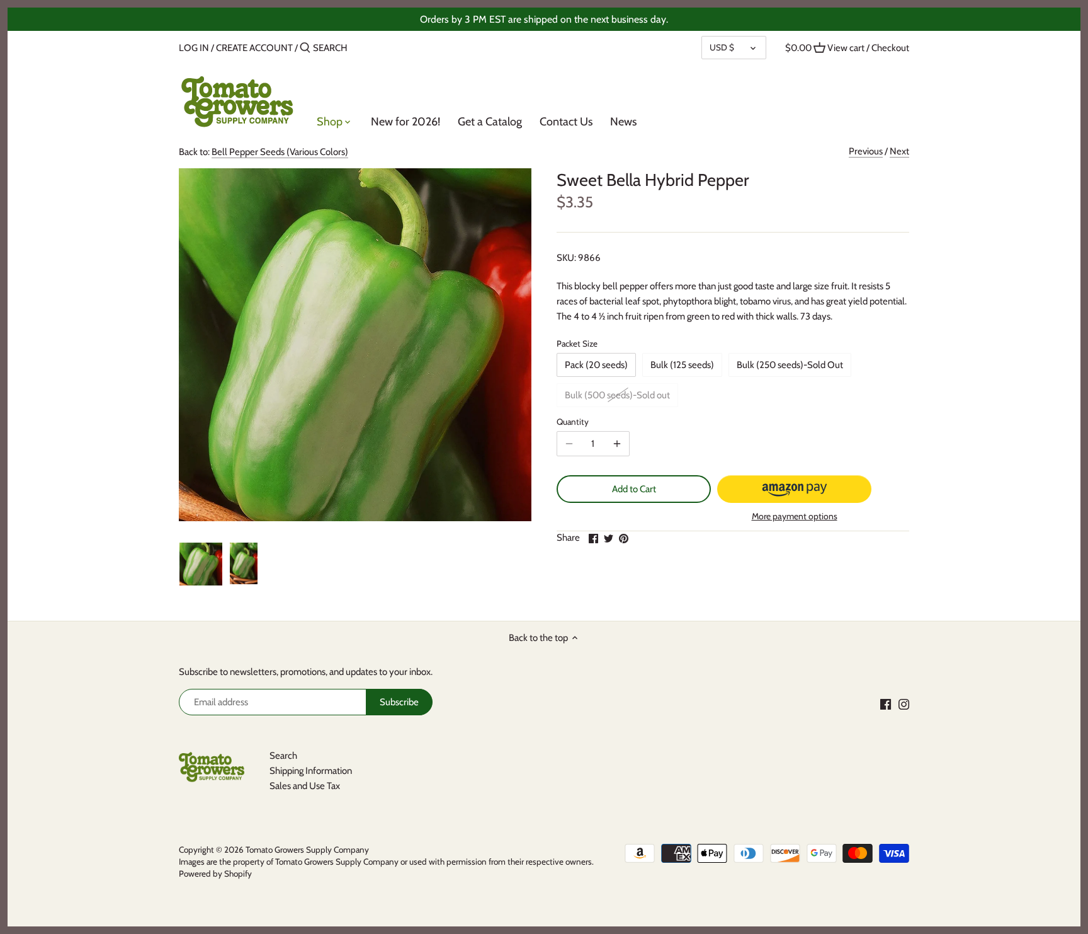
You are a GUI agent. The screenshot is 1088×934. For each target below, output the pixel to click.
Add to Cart (634, 489)
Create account (254, 48)
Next (899, 151)
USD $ (722, 47)
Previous (866, 151)
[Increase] (617, 444)
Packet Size (577, 343)
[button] (794, 489)
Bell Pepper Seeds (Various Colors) (280, 152)
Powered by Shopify (215, 873)
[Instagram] (903, 703)
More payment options (794, 516)
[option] (201, 564)
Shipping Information (310, 770)
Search (283, 755)
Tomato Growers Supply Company (307, 850)
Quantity (573, 422)
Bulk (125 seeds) (682, 365)
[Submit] (305, 48)
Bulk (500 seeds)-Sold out (617, 395)
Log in (194, 48)
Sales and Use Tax (304, 786)
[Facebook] (885, 703)
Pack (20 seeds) (596, 365)
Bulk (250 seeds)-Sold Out (790, 365)
